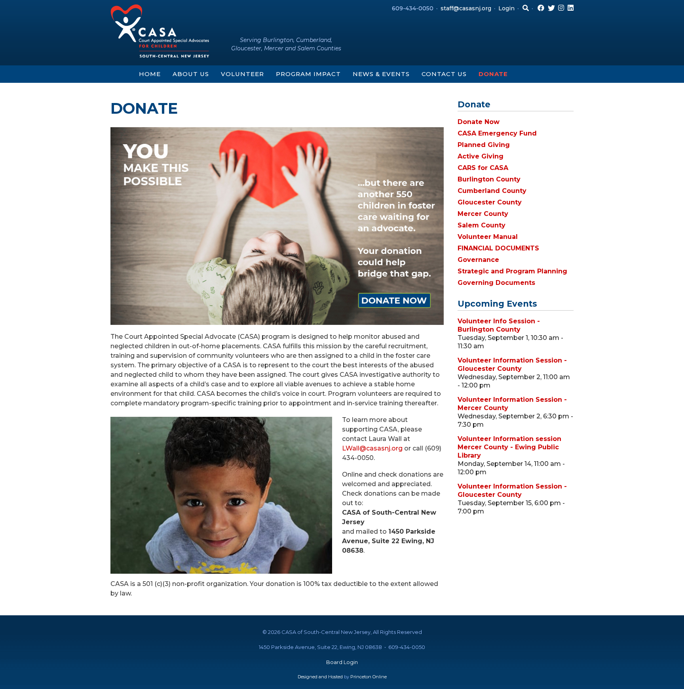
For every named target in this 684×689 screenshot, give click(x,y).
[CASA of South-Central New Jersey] (159, 30)
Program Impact (308, 74)
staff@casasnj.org (466, 8)
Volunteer (242, 74)
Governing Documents (496, 282)
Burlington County (489, 179)
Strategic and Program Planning (512, 271)
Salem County (481, 225)
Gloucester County (490, 202)
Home (150, 74)
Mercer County (483, 214)
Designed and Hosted (320, 676)
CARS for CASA (483, 168)
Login (506, 8)
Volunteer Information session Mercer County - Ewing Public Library (509, 447)
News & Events (381, 74)
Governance (478, 259)
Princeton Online (368, 676)
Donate (493, 74)
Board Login (342, 662)
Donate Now (479, 122)
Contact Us (444, 74)
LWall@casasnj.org (372, 448)
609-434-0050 (412, 8)
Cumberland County (492, 191)
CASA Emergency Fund (497, 133)
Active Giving (481, 156)
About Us (191, 74)
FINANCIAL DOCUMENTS (498, 248)
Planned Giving (484, 145)
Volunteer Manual (488, 236)
